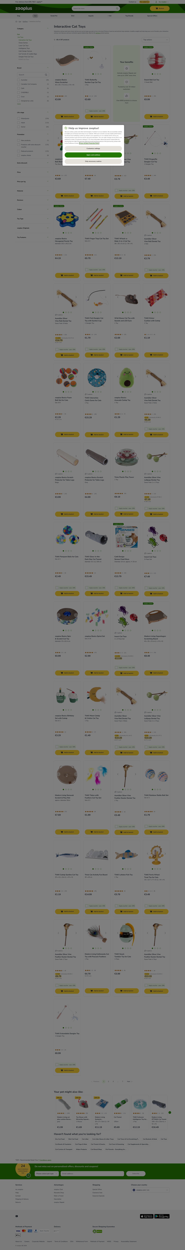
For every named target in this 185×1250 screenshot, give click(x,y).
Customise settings (93, 148)
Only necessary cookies (93, 161)
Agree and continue (93, 155)
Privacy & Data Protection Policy (89, 143)
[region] (93, 145)
